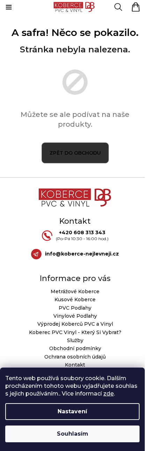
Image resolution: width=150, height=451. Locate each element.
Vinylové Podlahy (75, 316)
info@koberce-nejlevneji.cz (82, 254)
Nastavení (72, 411)
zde (108, 393)
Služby (75, 340)
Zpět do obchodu (75, 153)
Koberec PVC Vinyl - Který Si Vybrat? (75, 332)
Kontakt (75, 365)
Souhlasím (72, 433)
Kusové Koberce (75, 299)
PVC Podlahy (75, 308)
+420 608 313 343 (82, 232)
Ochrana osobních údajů (75, 357)
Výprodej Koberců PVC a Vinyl (75, 324)
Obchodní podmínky (75, 348)
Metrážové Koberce (75, 291)
